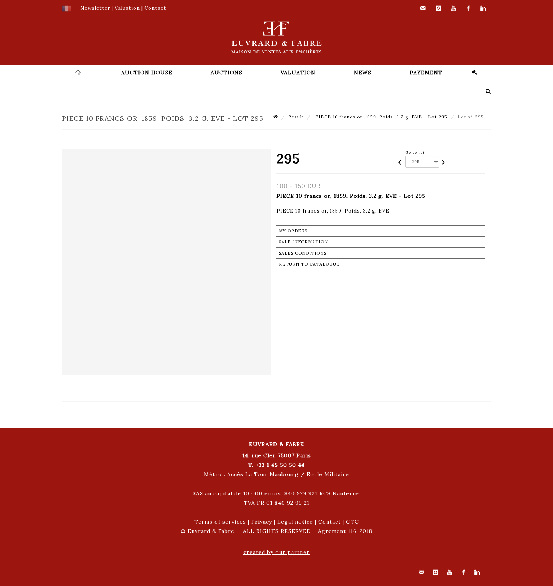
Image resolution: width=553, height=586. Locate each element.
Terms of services (220, 521)
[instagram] (438, 8)
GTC (352, 521)
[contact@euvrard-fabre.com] (423, 8)
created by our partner (276, 552)
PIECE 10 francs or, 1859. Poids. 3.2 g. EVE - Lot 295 (380, 117)
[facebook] (468, 8)
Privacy (261, 521)
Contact (329, 521)
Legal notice (295, 521)
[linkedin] (483, 8)
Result (296, 117)
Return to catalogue (309, 264)
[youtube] (453, 8)
